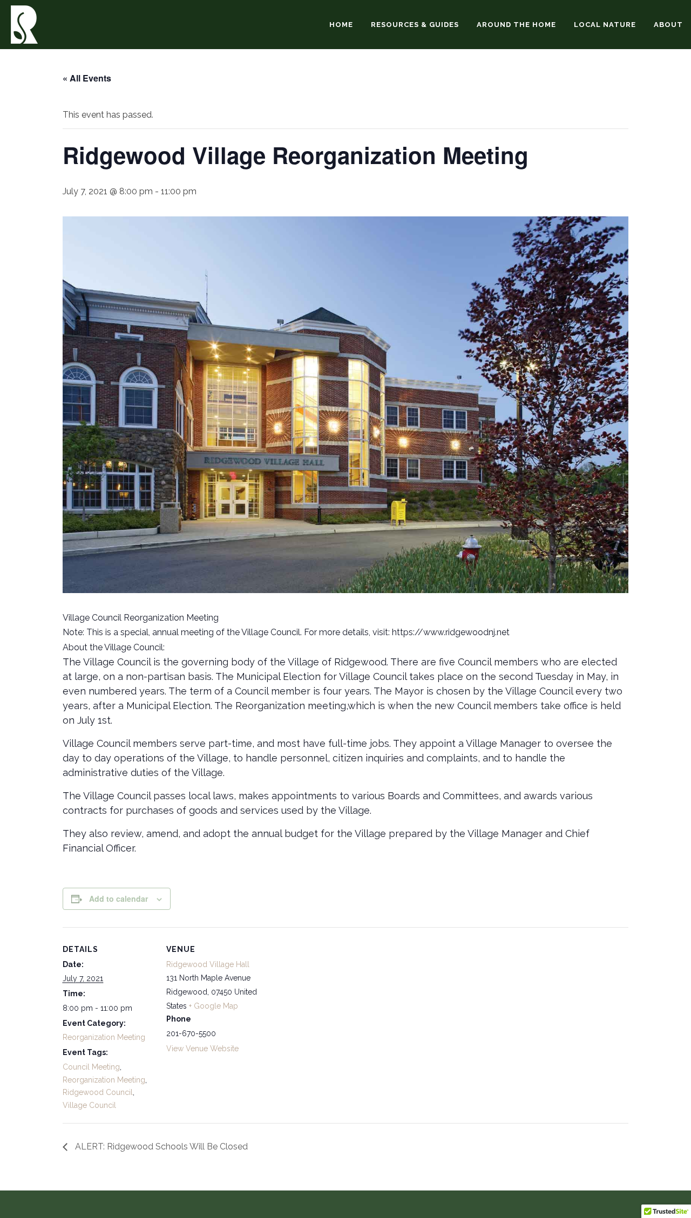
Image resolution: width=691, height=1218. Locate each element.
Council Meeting (91, 1067)
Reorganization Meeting (104, 1037)
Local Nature (605, 25)
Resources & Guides (415, 25)
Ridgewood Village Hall (207, 964)
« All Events (87, 78)
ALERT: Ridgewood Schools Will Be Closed (160, 1146)
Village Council (89, 1105)
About (668, 25)
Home (341, 25)
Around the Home (516, 25)
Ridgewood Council (98, 1092)
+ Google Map (213, 1006)
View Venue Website (202, 1048)
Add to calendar (118, 898)
